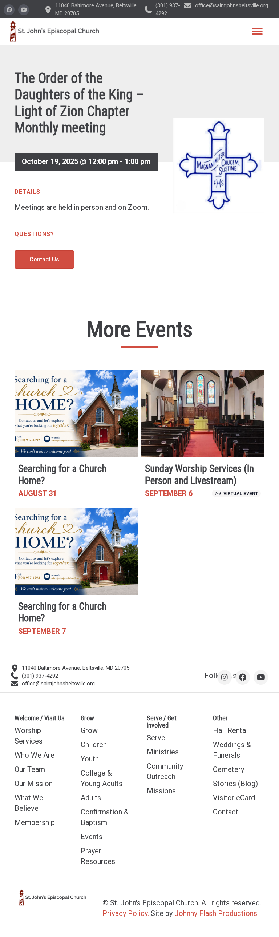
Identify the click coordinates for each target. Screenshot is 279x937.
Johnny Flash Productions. (216, 913)
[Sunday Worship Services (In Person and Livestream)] (202, 437)
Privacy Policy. (125, 913)
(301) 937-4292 (40, 676)
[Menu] (257, 31)
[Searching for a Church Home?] (76, 437)
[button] (9, 9)
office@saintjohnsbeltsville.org (231, 5)
